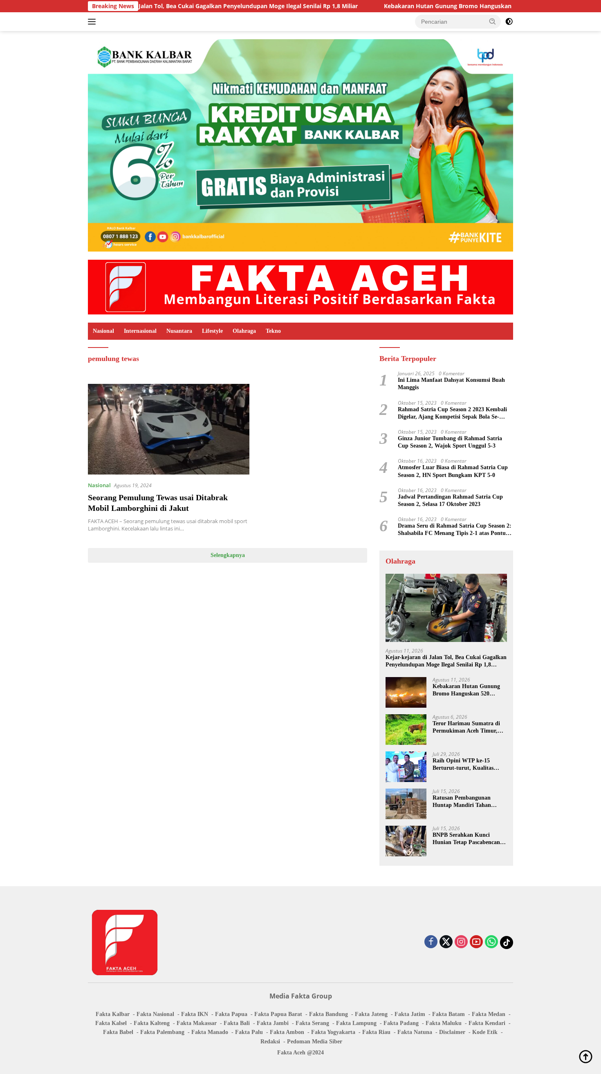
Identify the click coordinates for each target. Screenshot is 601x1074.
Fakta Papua (231, 1014)
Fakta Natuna (414, 1032)
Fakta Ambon (287, 1032)
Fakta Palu (249, 1032)
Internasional (140, 331)
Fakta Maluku (444, 1023)
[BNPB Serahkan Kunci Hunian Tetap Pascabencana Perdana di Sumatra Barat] (406, 841)
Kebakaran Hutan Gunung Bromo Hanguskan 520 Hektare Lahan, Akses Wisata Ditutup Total (461, 6)
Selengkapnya (228, 555)
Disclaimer (452, 1032)
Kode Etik (485, 1032)
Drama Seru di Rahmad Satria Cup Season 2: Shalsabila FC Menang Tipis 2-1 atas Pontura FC (454, 530)
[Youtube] (476, 942)
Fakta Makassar (197, 1023)
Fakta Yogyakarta (333, 1032)
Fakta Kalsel (111, 1023)
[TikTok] (506, 942)
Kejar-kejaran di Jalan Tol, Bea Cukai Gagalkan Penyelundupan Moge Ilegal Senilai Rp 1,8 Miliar (171, 6)
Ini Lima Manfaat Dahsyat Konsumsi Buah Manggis (451, 383)
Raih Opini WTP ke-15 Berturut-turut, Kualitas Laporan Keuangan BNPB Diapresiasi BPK (465, 765)
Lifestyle (212, 331)
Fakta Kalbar (113, 1014)
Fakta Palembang (162, 1032)
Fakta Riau (376, 1032)
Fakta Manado (209, 1032)
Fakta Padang (401, 1023)
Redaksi (270, 1041)
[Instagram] (461, 942)
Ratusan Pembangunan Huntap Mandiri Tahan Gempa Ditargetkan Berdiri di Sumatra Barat (467, 802)
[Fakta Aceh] (300, 286)
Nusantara (179, 331)
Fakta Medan (488, 1014)
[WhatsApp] (491, 942)
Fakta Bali (237, 1023)
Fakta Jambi (273, 1023)
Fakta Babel (118, 1032)
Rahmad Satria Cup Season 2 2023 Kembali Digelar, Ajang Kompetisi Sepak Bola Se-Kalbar (452, 413)
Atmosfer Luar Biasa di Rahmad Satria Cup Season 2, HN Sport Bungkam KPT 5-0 (453, 471)
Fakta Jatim (410, 1014)
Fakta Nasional (155, 1014)
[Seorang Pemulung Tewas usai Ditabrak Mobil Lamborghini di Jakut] (168, 429)
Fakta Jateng (371, 1014)
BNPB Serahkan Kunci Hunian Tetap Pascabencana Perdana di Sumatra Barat (468, 839)
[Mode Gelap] (509, 22)
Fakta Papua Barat (278, 1014)
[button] (492, 21)
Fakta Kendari (487, 1023)
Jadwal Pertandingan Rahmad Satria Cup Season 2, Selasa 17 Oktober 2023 (450, 500)
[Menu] (93, 22)
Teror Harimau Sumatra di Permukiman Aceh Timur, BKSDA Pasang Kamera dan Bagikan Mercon (468, 727)
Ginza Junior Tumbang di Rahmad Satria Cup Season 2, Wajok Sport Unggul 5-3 (450, 442)
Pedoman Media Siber (314, 1041)
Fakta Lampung (356, 1023)
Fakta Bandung (328, 1014)
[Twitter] (446, 942)
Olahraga (244, 331)
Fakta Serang (312, 1023)
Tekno (273, 331)
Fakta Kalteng (152, 1023)
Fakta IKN (194, 1014)
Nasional (103, 331)
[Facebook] (430, 942)
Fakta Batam (448, 1014)
